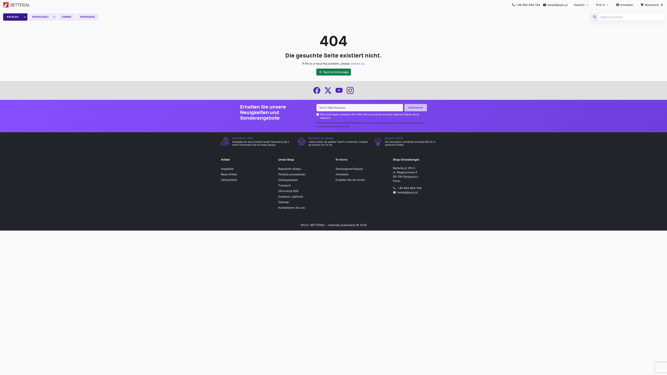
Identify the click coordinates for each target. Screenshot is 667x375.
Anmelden (342, 174)
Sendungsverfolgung (349, 168)
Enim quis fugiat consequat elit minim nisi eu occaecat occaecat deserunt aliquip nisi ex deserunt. (369, 116)
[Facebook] (317, 90)
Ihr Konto (342, 159)
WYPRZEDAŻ (87, 16)
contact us (357, 63)
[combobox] (627, 17)
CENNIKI (66, 16)
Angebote (227, 168)
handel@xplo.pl (407, 192)
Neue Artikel (229, 174)
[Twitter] (328, 90)
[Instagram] (350, 90)
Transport (284, 185)
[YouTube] (339, 90)
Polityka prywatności (292, 174)
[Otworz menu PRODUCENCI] (54, 17)
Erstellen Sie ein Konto (350, 180)
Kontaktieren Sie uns (291, 207)
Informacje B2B (288, 191)
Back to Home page (334, 72)
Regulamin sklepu (289, 168)
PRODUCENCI (40, 16)
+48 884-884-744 (409, 188)
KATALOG (12, 16)
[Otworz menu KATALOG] (24, 17)
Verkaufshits (229, 180)
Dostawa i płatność (290, 196)
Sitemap (283, 202)
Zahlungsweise (288, 180)
